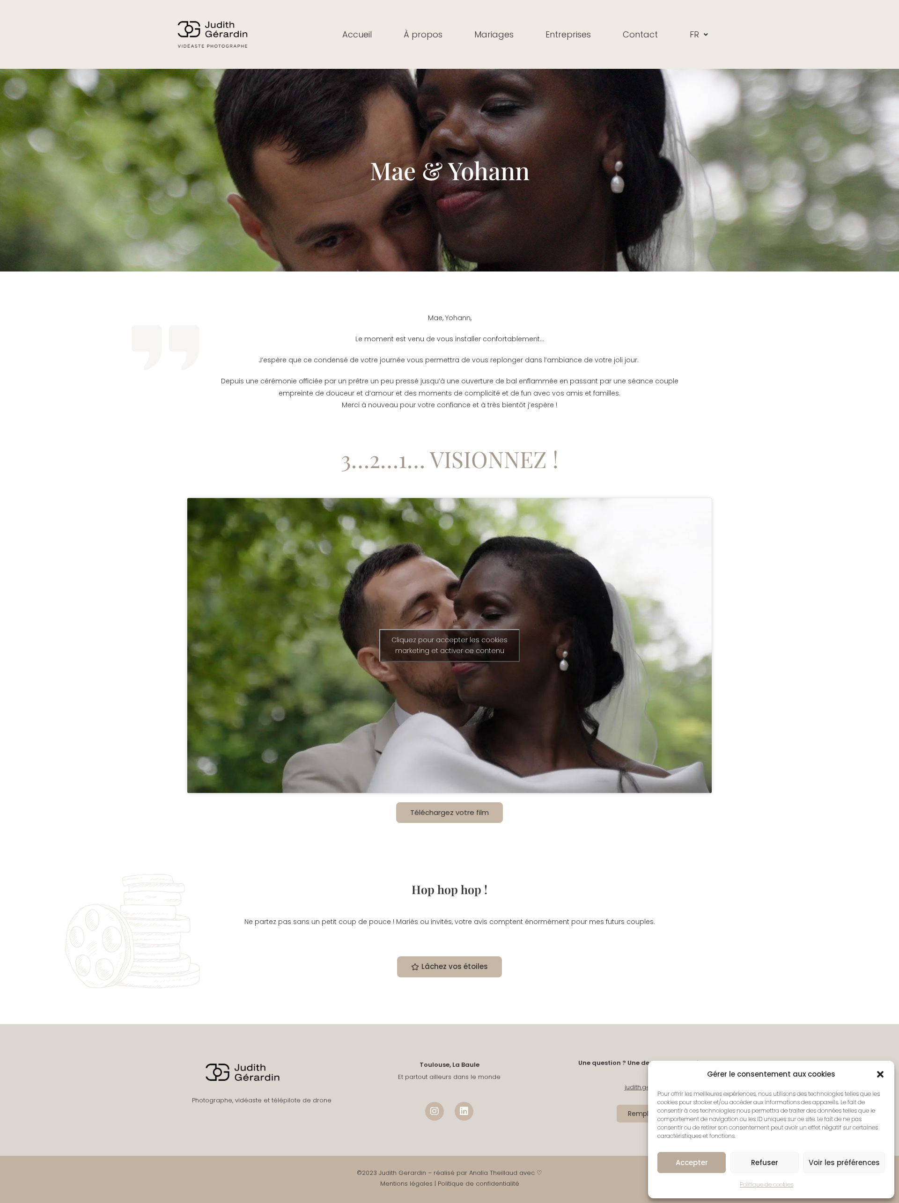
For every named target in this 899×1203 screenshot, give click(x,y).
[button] (880, 1074)
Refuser (764, 1162)
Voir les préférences (844, 1162)
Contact (640, 34)
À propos (423, 34)
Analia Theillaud (493, 1172)
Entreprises (568, 34)
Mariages (494, 34)
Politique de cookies (766, 1184)
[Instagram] (434, 1111)
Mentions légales (406, 1183)
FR (694, 34)
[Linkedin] (464, 1111)
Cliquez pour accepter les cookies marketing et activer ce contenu (449, 645)
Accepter (692, 1162)
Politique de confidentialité (478, 1183)
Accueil (357, 34)
